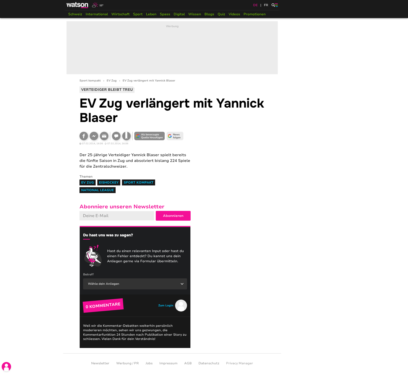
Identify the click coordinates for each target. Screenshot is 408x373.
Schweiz (75, 14)
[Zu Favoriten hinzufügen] (126, 136)
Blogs (209, 14)
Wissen (194, 14)
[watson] (78, 5)
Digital (179, 14)
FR (266, 5)
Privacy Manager (239, 363)
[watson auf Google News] (175, 136)
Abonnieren (173, 215)
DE (255, 5)
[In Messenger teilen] (94, 136)
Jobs (149, 363)
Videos (234, 14)
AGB (188, 363)
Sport (138, 14)
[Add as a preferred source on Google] (149, 136)
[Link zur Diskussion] (116, 136)
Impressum (168, 363)
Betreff (88, 274)
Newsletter (100, 363)
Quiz (221, 14)
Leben (151, 14)
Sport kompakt (90, 80)
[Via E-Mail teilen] (104, 136)
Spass (165, 14)
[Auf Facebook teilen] (83, 136)
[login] (6, 366)
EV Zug (112, 80)
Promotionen (255, 14)
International (97, 14)
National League (97, 190)
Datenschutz (208, 363)
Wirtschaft (120, 14)
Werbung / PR (127, 363)
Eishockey (109, 182)
